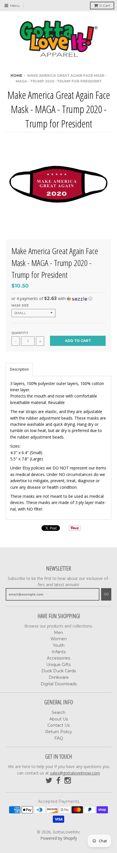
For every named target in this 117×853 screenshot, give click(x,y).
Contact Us (58, 725)
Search (58, 712)
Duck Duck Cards (58, 670)
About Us (58, 719)
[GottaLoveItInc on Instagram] (68, 780)
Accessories (58, 658)
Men (58, 632)
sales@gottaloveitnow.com (75, 773)
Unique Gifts (58, 664)
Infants (59, 651)
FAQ (58, 738)
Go (106, 594)
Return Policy (58, 731)
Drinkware (59, 677)
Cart (104, 5)
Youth (58, 645)
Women (59, 638)
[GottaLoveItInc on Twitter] (48, 780)
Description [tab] (19, 369)
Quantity (19, 333)
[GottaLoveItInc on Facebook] (58, 780)
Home (16, 75)
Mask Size (20, 305)
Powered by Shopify (58, 838)
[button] (58, 298)
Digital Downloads (59, 683)
